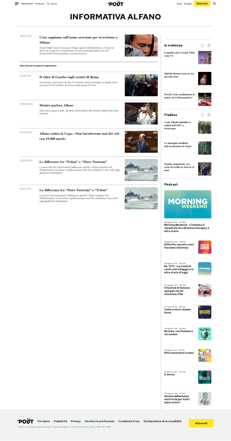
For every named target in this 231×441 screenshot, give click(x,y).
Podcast (40, 3)
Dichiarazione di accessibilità (163, 421)
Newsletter (27, 3)
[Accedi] (214, 3)
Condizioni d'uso (129, 421)
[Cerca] (48, 4)
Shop (179, 3)
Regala (188, 3)
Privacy (76, 421)
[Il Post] (115, 3)
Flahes (170, 115)
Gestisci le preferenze (100, 421)
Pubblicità (60, 421)
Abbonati (202, 3)
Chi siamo (43, 421)
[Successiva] (208, 45)
